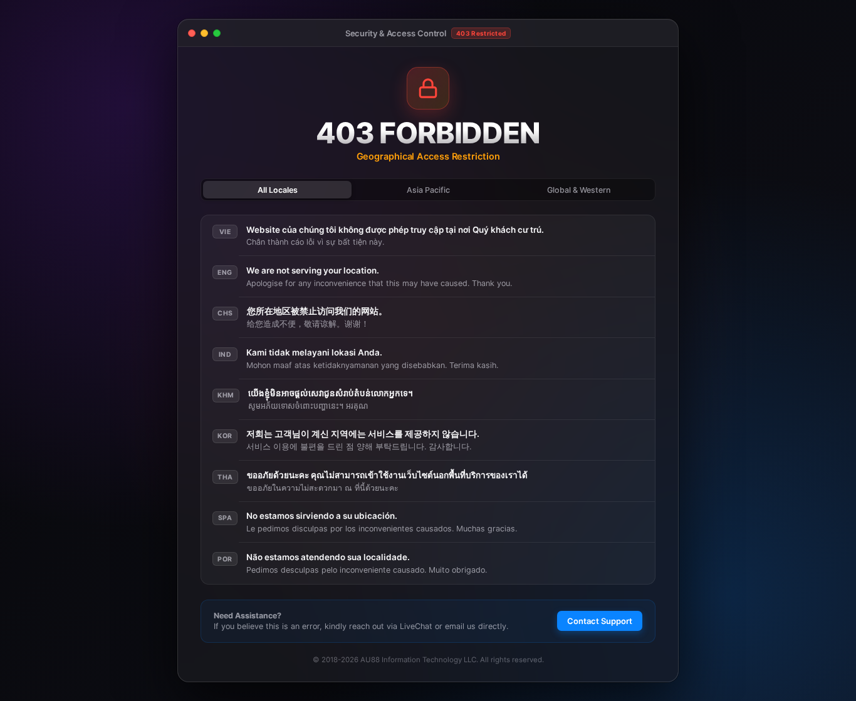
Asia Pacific (428, 190)
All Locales (278, 190)
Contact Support (599, 621)
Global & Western (578, 190)
